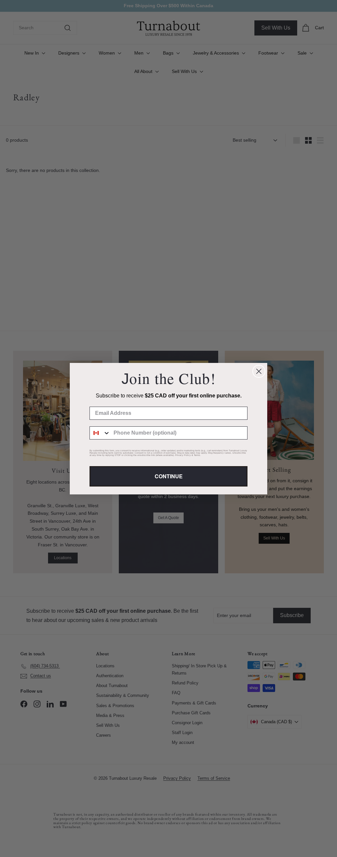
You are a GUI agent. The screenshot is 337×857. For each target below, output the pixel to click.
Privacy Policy (183, 455)
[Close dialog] (259, 371)
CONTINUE (169, 476)
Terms (197, 455)
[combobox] (100, 433)
